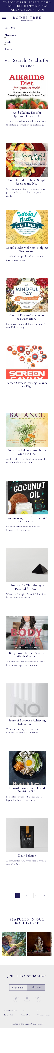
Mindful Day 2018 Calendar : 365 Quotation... (27, 317)
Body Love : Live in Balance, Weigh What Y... (27, 654)
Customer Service (43, 1015)
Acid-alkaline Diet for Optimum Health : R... (26, 114)
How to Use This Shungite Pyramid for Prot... (27, 587)
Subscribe (36, 987)
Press (23, 1011)
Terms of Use (25, 1015)
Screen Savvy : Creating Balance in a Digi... (27, 384)
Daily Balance (27, 855)
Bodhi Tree (27, 17)
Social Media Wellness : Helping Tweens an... (27, 249)
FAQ (39, 1011)
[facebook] (16, 998)
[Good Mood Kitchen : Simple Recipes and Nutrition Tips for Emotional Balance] (27, 160)
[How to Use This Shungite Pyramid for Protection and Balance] (27, 565)
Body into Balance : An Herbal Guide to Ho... (27, 452)
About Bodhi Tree (10, 1011)
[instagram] (27, 998)
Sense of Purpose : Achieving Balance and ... (27, 722)
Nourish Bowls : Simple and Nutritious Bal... (27, 789)
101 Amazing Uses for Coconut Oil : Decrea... (27, 519)
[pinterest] (38, 998)
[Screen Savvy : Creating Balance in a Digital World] (27, 362)
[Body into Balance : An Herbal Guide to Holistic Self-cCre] (27, 430)
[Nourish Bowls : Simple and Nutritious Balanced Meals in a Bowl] (27, 768)
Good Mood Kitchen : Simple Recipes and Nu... (27, 182)
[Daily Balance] (27, 835)
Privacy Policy (9, 1015)
